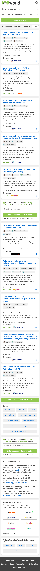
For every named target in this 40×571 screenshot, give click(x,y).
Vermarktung (9, 415)
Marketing (8, 410)
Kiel (11, 495)
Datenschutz (9, 560)
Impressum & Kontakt (27, 560)
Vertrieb (21, 410)
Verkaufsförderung (29, 420)
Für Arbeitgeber (21, 564)
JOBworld (19, 470)
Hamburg (6, 495)
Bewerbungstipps (7, 564)
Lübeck (19, 495)
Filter (35, 26)
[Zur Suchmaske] (37, 3)
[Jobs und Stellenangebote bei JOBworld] (10, 3)
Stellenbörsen (34, 564)
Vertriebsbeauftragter (20, 426)
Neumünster (20, 551)
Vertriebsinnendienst (27, 415)
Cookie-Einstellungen (20, 567)
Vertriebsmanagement (20, 431)
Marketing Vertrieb (13, 27)
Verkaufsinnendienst (11, 420)
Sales (33, 410)
